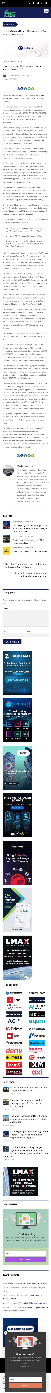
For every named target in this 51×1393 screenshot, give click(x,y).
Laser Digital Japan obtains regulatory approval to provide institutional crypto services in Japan (30, 528)
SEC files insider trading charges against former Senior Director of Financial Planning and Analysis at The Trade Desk (26, 1152)
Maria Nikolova (14, 75)
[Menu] (3, 2)
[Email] (29, 88)
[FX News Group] (9, 17)
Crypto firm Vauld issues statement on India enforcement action (28, 575)
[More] (32, 88)
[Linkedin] (25, 88)
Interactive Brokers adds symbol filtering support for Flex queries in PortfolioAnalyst (27, 1103)
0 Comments (28, 75)
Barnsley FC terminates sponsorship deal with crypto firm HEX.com (24, 565)
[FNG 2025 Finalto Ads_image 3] (17, 789)
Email (28, 631)
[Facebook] (18, 88)
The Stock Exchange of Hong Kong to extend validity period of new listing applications (28, 1118)
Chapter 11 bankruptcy (36, 283)
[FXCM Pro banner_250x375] (17, 694)
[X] (21, 88)
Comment (6, 608)
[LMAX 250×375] (17, 979)
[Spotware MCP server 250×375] (17, 884)
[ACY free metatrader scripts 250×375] (17, 836)
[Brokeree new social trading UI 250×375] (17, 931)
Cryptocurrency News (13, 62)
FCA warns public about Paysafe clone (32, 1283)
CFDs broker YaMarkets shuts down (32, 1303)
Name (5, 631)
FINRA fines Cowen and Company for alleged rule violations (28, 1089)
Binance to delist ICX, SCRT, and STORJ (30, 551)
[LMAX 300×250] (20, 1195)
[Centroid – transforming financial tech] (17, 742)
